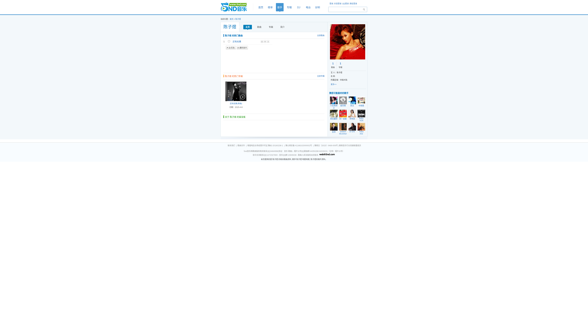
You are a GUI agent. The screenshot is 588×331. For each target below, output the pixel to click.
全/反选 (231, 47)
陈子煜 (238, 19)
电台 (308, 7)
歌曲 (259, 27)
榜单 (270, 7)
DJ (298, 7)
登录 (331, 4)
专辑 (289, 7)
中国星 (361, 106)
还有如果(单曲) (236, 104)
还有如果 (237, 41)
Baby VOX (361, 119)
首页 (236, 7)
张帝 (334, 132)
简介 (282, 27)
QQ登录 (345, 4)
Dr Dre (352, 132)
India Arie (361, 133)
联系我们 (231, 146)
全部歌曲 (320, 35)
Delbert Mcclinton (343, 133)
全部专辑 (320, 76)
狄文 (352, 106)
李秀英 (352, 119)
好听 (317, 7)
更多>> (334, 84)
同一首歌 (343, 119)
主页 (247, 27)
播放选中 (242, 47)
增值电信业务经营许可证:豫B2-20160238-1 (265, 146)
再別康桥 (333, 119)
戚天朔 (343, 106)
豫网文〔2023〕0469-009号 (326, 146)
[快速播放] (242, 97)
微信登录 (353, 4)
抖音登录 (337, 4)
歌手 (279, 7)
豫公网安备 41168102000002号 (298, 146)
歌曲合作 (241, 146)
